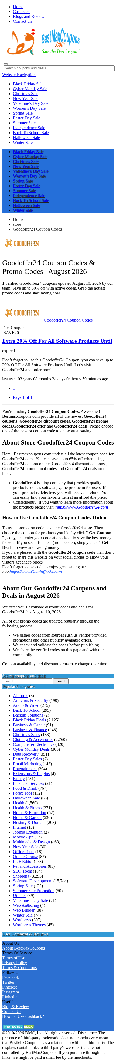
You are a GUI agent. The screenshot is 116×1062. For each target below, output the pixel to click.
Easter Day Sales (27, 759)
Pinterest (9, 987)
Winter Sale (23, 915)
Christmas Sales (26, 734)
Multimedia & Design (31, 842)
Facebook (10, 977)
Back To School (26, 710)
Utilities (19, 895)
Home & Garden (27, 817)
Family (19, 778)
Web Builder (24, 910)
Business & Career (29, 725)
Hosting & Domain (29, 822)
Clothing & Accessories (33, 739)
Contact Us (11, 1011)
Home (18, 219)
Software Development (32, 881)
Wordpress (22, 920)
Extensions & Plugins (31, 773)
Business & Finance (30, 729)
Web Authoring (26, 905)
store (17, 224)
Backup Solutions (28, 715)
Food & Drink (25, 788)
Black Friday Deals (29, 720)
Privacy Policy (14, 962)
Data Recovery (26, 754)
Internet (19, 827)
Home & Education (29, 812)
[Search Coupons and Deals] (6, 64)
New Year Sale (25, 846)
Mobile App (23, 837)
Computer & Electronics (33, 744)
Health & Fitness (27, 807)
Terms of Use (13, 958)
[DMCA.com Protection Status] (18, 1028)
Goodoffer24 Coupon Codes (37, 229)
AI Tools (20, 695)
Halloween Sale (26, 798)
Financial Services (28, 783)
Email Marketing (27, 764)
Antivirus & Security (30, 700)
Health (18, 803)
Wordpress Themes (29, 924)
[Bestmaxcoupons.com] (42, 53)
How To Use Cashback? (23, 1016)
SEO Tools (22, 871)
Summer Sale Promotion (33, 890)
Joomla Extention (28, 832)
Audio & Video (26, 705)
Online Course (25, 856)
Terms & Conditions (19, 967)
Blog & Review (15, 1006)
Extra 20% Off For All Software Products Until (57, 341)
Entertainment (25, 768)
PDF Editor (23, 861)
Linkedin (10, 997)
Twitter (8, 982)
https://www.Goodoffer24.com (35, 571)
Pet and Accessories (30, 866)
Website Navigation (19, 74)
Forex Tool (22, 793)
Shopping (21, 876)
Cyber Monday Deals (31, 749)
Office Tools (23, 851)
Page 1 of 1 (22, 397)
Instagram (10, 992)
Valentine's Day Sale (30, 900)
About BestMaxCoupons (23, 948)
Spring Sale (23, 885)
